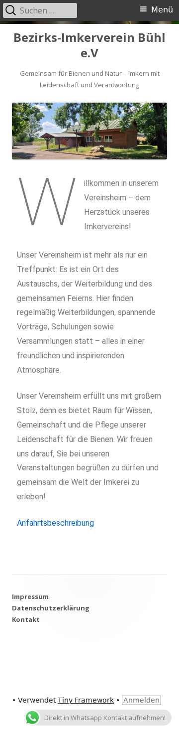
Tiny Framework (86, 700)
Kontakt (26, 619)
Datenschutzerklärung (51, 607)
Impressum (30, 596)
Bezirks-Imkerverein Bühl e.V (89, 45)
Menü (162, 9)
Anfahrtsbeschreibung (55, 523)
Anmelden (141, 700)
